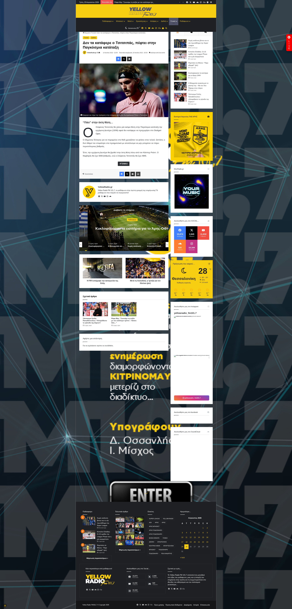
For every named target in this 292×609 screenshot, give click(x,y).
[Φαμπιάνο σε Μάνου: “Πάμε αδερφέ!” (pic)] (180, 66)
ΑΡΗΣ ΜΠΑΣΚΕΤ (154, 526)
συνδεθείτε (109, 346)
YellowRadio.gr (91, 52)
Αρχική (87, 33)
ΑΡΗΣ (157, 522)
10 (182, 537)
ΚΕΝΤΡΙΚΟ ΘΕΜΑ (154, 546)
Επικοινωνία (205, 605)
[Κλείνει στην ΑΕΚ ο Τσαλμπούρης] (129, 536)
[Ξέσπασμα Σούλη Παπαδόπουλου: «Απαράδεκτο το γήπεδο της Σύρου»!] (95, 309)
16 (207, 537)
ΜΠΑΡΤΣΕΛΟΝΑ (168, 546)
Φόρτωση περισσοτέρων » (97, 558)
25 (186, 547)
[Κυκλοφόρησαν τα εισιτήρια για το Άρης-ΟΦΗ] (180, 76)
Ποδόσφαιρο (107, 21)
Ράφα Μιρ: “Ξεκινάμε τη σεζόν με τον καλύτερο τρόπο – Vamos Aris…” (123, 321)
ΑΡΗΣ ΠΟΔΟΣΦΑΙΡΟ (155, 530)
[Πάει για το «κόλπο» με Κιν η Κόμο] (139, 536)
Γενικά (173, 21)
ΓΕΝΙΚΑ (124, 164)
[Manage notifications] (5, 606)
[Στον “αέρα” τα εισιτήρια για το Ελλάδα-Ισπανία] (129, 542)
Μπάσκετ (119, 21)
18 (186, 542)
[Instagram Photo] (193, 335)
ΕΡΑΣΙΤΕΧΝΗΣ (162, 542)
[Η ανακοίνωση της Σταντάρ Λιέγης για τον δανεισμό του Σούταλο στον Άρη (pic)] (120, 536)
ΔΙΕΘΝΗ (151, 542)
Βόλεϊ (130, 21)
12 (191, 537)
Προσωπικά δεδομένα (174, 605)
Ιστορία (196, 605)
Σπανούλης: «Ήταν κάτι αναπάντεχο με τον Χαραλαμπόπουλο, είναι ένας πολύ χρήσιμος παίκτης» (151, 2)
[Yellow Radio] (146, 11)
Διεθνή (163, 21)
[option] (123, 228)
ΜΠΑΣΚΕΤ (152, 549)
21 (199, 542)
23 (207, 542)
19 (191, 542)
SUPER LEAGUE (154, 518)
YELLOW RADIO (168, 518)
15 (203, 537)
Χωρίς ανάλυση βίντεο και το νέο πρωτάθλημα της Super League (198, 43)
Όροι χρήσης (159, 605)
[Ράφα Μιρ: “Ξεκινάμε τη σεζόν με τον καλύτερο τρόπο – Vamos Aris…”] (123, 309)
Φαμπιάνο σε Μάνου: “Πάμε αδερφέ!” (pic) (102, 547)
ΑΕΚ (150, 522)
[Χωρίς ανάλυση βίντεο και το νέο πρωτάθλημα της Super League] (180, 43)
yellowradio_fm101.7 (185, 313)
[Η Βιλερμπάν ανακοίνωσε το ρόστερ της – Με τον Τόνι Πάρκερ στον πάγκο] (180, 86)
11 (186, 537)
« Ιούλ (182, 557)
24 (182, 547)
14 (199, 537)
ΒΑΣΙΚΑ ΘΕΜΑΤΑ (154, 538)
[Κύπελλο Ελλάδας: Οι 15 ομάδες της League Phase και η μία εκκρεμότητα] (180, 54)
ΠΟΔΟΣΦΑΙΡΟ (163, 549)
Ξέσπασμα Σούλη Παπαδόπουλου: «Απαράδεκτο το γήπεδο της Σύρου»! (95, 321)
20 (195, 542)
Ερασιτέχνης (141, 21)
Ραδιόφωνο (184, 21)
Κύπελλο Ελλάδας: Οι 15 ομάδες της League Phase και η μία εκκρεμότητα (197, 54)
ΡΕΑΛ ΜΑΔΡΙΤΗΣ (166, 553)
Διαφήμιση (188, 605)
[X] (101, 196)
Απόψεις (153, 21)
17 (182, 542)
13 (195, 537)
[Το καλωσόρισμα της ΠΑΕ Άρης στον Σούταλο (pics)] (120, 542)
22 (203, 542)
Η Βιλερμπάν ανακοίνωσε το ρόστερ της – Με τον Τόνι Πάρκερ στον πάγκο (198, 85)
